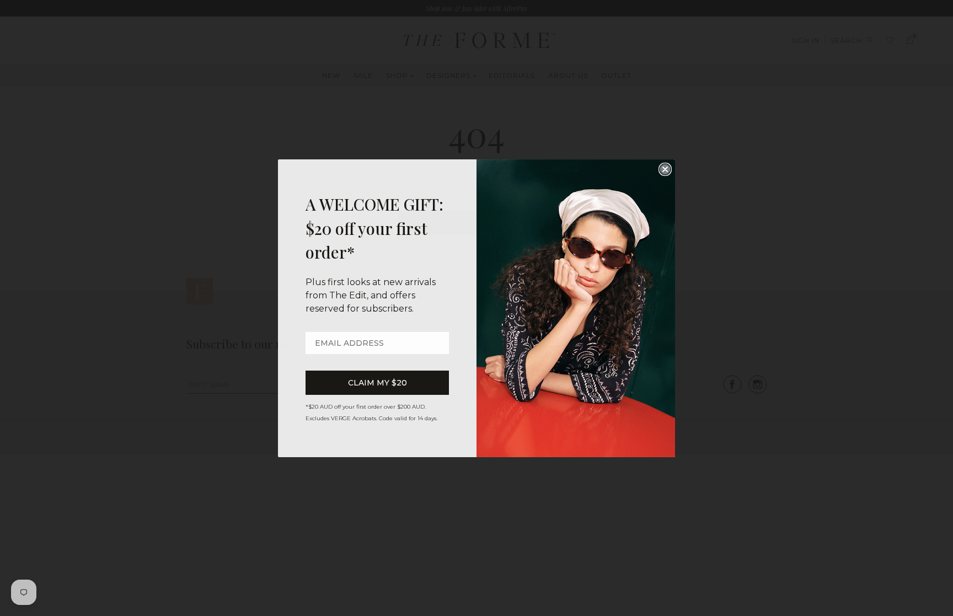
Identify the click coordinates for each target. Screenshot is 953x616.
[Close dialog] (665, 169)
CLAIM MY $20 (377, 383)
